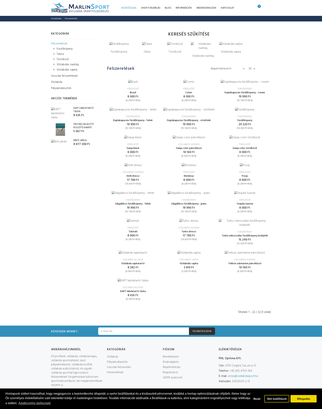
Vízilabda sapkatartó (133, 263)
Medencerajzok (206, 8)
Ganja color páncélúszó (189, 148)
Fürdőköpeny (65, 49)
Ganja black (133, 148)
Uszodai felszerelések (64, 76)
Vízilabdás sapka (67, 69)
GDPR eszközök (172, 377)
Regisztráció (170, 372)
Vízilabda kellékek (133, 260)
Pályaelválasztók (61, 88)
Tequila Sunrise (244, 204)
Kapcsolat (227, 8)
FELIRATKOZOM (202, 331)
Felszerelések (71, 19)
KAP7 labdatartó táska (133, 291)
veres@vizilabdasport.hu (243, 376)
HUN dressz (133, 176)
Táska (60, 54)
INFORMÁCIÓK (184, 8)
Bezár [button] (257, 398)
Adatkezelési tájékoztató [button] (34, 403)
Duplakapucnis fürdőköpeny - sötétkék (189, 120)
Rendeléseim (171, 356)
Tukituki (133, 232)
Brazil (133, 92)
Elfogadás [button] (303, 398)
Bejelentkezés (171, 367)
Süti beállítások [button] (277, 398)
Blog (168, 8)
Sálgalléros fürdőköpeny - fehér (133, 204)
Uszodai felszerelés (119, 367)
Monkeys (189, 176)
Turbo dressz (188, 232)
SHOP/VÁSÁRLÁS (150, 8)
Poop (245, 176)
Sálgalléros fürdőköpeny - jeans (188, 204)
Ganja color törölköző (245, 148)
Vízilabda (56, 82)
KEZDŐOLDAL (129, 8)
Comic (188, 92)
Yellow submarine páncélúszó (244, 263)
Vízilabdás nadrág (68, 64)
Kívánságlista (171, 362)
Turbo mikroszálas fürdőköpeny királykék (245, 236)
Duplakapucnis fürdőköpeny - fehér (133, 120)
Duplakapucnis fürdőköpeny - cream (245, 92)
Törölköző (63, 59)
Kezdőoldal (56, 19)
